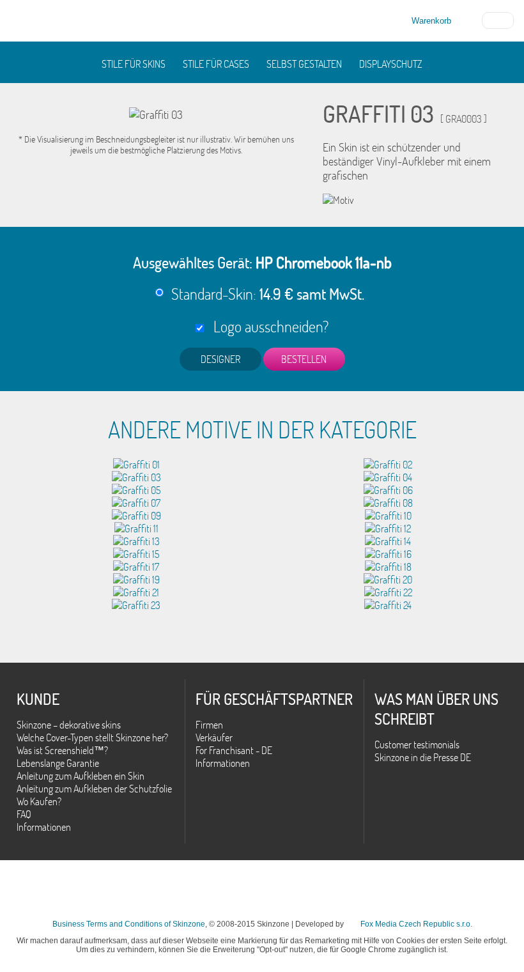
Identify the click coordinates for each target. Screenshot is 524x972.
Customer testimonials (416, 744)
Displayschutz (390, 64)
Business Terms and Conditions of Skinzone (128, 924)
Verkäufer (214, 737)
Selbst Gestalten (304, 64)
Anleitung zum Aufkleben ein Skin (80, 775)
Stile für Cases (216, 64)
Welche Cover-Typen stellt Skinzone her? (92, 737)
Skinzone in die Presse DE (422, 757)
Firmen (209, 724)
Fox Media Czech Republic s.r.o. (416, 924)
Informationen (44, 827)
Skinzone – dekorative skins (69, 724)
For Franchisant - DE (234, 750)
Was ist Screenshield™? (62, 750)
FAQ (24, 814)
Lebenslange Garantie (58, 763)
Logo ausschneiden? (267, 326)
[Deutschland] (497, 19)
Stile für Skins (134, 64)
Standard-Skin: (267, 294)
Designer (220, 359)
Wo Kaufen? (39, 801)
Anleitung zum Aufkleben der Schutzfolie (94, 788)
